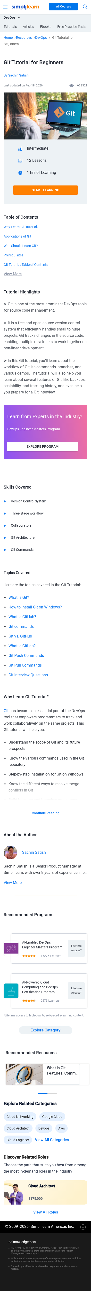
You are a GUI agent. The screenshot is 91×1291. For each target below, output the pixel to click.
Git (6, 710)
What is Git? (18, 597)
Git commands (21, 626)
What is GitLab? (22, 646)
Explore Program (42, 446)
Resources (24, 37)
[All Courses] (5, 6)
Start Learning (45, 190)
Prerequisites (13, 255)
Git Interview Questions (28, 675)
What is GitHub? (22, 617)
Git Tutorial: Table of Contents (26, 265)
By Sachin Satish (16, 75)
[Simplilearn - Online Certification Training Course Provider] (25, 6)
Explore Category (45, 1030)
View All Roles (45, 1212)
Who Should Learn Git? (21, 246)
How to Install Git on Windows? (35, 607)
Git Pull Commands (25, 665)
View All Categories (52, 1140)
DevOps (41, 37)
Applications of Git (17, 236)
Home (8, 37)
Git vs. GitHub (20, 636)
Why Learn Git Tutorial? (21, 227)
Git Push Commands (26, 655)
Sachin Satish (34, 852)
